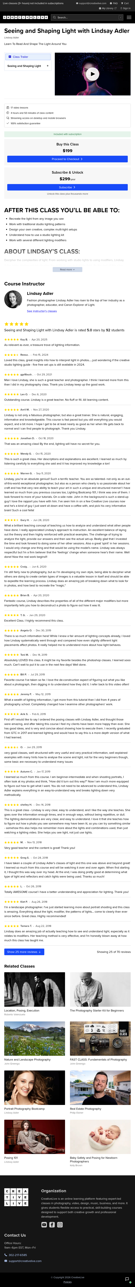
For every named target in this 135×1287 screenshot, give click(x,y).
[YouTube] (44, 1225)
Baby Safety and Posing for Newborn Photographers (93, 1159)
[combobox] (87, 17)
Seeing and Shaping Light (24, 66)
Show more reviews (22, 952)
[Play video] (93, 74)
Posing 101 (11, 1158)
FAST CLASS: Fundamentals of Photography (98, 1059)
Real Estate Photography (85, 1109)
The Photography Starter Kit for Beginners (97, 1010)
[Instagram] (60, 1225)
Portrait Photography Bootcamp (24, 1109)
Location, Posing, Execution (21, 1010)
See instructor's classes (42, 311)
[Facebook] (52, 1225)
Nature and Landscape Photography (27, 1059)
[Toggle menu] (129, 17)
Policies (68, 1282)
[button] (127, 1279)
